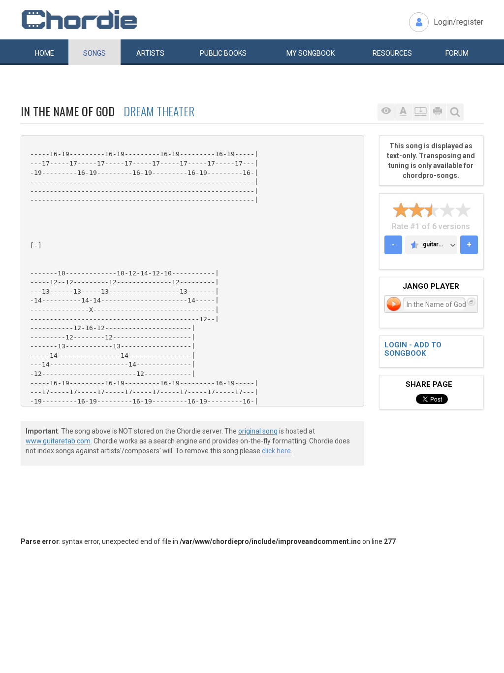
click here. (277, 451)
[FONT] (403, 112)
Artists (150, 53)
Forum (457, 53)
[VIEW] (386, 112)
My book (310, 53)
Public (223, 53)
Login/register (458, 22)
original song (258, 431)
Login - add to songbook (412, 349)
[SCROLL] (420, 112)
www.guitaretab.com (58, 441)
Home (44, 53)
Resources (392, 53)
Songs (94, 53)
